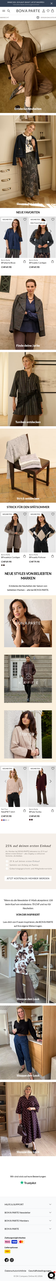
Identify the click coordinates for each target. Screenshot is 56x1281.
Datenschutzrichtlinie (15, 1270)
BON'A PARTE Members (17, 1220)
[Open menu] (3, 11)
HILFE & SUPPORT (14, 1204)
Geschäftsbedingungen (39, 1270)
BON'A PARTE (12, 1228)
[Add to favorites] (25, 219)
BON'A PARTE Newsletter (17, 1212)
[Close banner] (51, 3)
